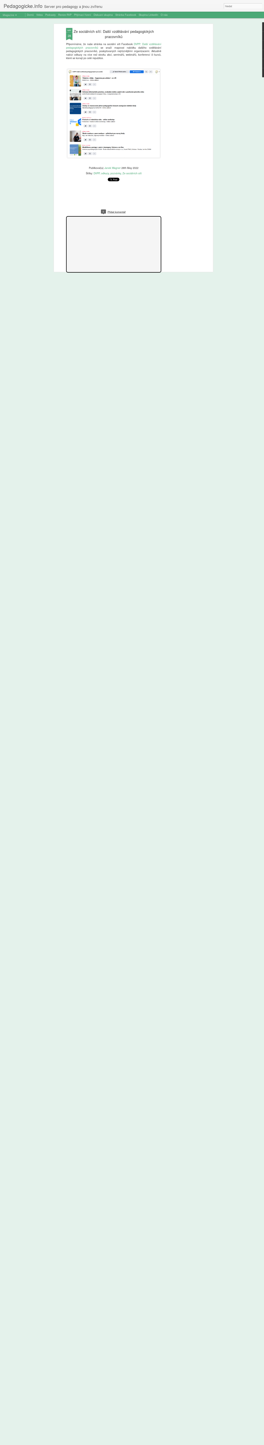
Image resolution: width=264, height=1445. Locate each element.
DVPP (97, 173)
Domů (30, 15)
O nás (164, 15)
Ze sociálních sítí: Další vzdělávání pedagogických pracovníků (114, 34)
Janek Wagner (112, 168)
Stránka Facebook (125, 15)
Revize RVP (64, 15)
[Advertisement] (181, 84)
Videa (39, 15)
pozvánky (115, 173)
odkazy (105, 173)
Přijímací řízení (82, 15)
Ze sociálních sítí (132, 173)
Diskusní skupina (103, 15)
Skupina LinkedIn (148, 15)
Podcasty (50, 15)
